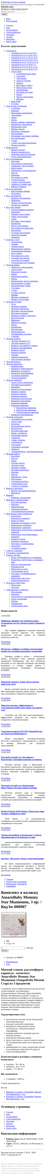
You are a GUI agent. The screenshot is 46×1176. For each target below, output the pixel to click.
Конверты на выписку (21, 371)
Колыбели (15, 387)
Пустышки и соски (19, 177)
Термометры (16, 603)
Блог (8, 28)
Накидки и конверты (20, 131)
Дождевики (21, 78)
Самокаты (15, 438)
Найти (4, 14)
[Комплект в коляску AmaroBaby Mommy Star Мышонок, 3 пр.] (14, 937)
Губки (13, 219)
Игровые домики (18, 468)
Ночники (15, 594)
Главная (9, 25)
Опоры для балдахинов (21, 203)
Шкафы (14, 295)
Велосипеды (16, 428)
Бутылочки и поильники (22, 164)
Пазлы (14, 325)
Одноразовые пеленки (21, 251)
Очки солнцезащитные (21, 157)
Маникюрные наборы (20, 249)
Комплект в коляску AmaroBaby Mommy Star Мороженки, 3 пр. (23, 1093)
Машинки (15, 320)
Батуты (14, 458)
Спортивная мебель (19, 481)
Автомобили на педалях (21, 419)
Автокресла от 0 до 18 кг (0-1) (24, 55)
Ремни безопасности (20, 580)
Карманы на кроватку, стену (23, 523)
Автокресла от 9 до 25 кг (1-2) (24, 67)
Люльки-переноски (19, 357)
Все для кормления (14, 159)
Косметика (16, 223)
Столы (14, 290)
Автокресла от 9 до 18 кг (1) (23, 64)
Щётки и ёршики (18, 187)
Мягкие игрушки (18, 322)
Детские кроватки (14, 380)
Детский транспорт (14, 417)
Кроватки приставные (21, 401)
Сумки (14, 140)
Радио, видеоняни (19, 599)
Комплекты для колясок (21, 124)
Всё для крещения (14, 189)
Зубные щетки (17, 246)
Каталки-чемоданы (19, 431)
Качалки (15, 472)
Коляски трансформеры (21, 348)
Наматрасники (17, 507)
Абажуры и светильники (22, 267)
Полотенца (16, 193)
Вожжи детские (18, 150)
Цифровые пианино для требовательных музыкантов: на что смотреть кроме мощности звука (22, 623)
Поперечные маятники (26, 408)
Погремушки (17, 329)
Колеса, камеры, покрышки (23, 122)
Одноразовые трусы (20, 571)
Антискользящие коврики (22, 210)
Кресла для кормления (21, 564)
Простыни (15, 546)
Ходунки (15, 587)
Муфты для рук (18, 129)
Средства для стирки (20, 260)
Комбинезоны (17, 366)
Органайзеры (22, 90)
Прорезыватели (18, 332)
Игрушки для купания (21, 221)
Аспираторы (16, 242)
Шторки (20, 99)
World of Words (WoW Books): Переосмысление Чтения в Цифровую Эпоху (22, 812)
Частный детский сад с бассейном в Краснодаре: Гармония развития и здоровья (21, 758)
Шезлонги (15, 493)
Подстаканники (18, 138)
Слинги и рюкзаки (14, 550)
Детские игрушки (14, 302)
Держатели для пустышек (22, 166)
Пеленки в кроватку (20, 541)
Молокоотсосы (17, 567)
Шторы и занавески (19, 297)
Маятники (15, 200)
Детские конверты (14, 364)
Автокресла (11, 51)
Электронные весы (19, 606)
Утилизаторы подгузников (22, 263)
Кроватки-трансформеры (22, 415)
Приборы (15, 175)
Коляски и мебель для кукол (23, 316)
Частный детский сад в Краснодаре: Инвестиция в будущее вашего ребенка (19, 786)
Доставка (10, 35)
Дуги (13, 304)
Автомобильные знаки (26, 74)
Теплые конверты (19, 378)
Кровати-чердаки (18, 394)
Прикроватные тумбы (20, 286)
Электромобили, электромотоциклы (27, 451)
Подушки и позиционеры (22, 544)
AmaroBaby (11, 886)
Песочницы (16, 479)
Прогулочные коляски (21, 359)
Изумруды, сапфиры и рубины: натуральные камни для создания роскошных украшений (22, 650)
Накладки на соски (19, 569)
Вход (8, 19)
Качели (14, 474)
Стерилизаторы (18, 180)
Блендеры (15, 161)
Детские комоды (13, 362)
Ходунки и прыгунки (15, 583)
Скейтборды (16, 442)
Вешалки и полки (19, 272)
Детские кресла (18, 463)
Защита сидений (23, 81)
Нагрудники (16, 168)
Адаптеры (20, 76)
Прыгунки (15, 585)
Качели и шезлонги (14, 488)
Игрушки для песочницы (22, 311)
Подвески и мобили (20, 205)
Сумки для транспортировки (23, 143)
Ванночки (15, 212)
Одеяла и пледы (18, 539)
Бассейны (15, 456)
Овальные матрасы (19, 509)
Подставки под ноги (20, 256)
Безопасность (12, 147)
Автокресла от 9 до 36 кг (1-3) (24, 69)
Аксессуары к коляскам (16, 106)
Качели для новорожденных (23, 491)
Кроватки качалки (19, 396)
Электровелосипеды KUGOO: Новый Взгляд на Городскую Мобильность (21, 732)
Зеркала (19, 83)
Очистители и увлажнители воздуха (27, 597)
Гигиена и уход (12, 240)
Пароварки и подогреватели (23, 170)
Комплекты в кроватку (21, 527)
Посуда (14, 173)
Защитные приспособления (23, 154)
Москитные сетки (24, 88)
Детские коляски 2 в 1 (20, 341)
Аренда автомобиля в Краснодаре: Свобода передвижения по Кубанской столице (21, 836)
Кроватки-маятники (20, 405)
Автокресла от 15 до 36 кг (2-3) (24, 62)
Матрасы (15, 504)
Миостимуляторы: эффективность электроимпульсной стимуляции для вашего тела (21, 707)
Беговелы (15, 424)
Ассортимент (12, 30)
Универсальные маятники (27, 412)
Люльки (14, 355)
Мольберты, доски (19, 477)
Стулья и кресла (18, 293)
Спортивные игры (19, 484)
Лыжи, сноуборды (19, 433)
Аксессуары (16, 71)
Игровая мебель (13, 454)
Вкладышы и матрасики (21, 113)
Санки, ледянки (18, 440)
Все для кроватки (13, 196)
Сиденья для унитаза (20, 258)
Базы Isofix (16, 101)
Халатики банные (19, 235)
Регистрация (11, 21)
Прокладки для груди (20, 578)
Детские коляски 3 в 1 (20, 343)
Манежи (9, 495)
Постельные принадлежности (19, 514)
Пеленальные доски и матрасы (24, 281)
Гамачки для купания (20, 214)
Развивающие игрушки (21, 334)
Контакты (10, 39)
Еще (8, 964)
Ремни (19, 94)
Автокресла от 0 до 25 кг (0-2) (24, 58)
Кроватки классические (21, 398)
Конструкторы (17, 318)
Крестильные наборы (20, 191)
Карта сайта (11, 41)
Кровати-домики (18, 392)
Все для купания (13, 207)
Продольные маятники (26, 410)
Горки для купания (19, 216)
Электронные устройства (17, 590)
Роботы (14, 601)
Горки (13, 461)
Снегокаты (16, 445)
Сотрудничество (13, 32)
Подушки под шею (24, 92)
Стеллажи (15, 288)
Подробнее (6, 642)
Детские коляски (13, 339)
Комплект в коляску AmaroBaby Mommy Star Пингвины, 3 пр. (23, 1098)
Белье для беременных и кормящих (26, 557)
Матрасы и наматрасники (17, 500)
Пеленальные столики (21, 283)
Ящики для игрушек (20, 299)
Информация (12, 962)
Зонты (14, 120)
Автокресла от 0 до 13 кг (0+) (24, 53)
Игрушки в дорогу (24, 85)
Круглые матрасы (19, 502)
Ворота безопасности (20, 152)
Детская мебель (13, 265)
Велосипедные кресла (20, 426)
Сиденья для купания (20, 233)
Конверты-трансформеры (22, 373)
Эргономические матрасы (22, 511)
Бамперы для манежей (21, 498)
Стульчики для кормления (17, 553)
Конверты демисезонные (22, 369)
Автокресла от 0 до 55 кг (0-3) (24, 60)
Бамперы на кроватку (20, 518)
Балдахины (16, 516)
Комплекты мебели (19, 276)
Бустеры (15, 104)
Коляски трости (18, 350)
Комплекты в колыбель (21, 525)
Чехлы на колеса (18, 145)
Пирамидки (16, 327)
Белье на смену (17, 521)
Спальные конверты (20, 375)
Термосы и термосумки (21, 184)
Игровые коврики (19, 306)
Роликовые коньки (19, 435)
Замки (14, 117)
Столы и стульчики (19, 486)
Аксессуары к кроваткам (22, 382)
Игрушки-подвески (19, 313)
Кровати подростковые (21, 389)
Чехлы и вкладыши (24, 97)
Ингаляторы (16, 592)
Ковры (14, 274)
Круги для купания (19, 226)
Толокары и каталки (20, 447)
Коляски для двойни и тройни (24, 345)
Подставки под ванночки (22, 228)
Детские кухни (17, 465)
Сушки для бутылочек (21, 182)
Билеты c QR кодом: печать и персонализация (22, 858)
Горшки (14, 244)
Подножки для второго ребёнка (25, 136)
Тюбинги (15, 449)
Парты (14, 279)
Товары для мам (13, 555)
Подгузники (16, 253)
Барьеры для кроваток (20, 198)
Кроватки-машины (19, 403)
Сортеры (15, 336)
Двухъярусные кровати (21, 385)
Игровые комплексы (20, 309)
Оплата (9, 37)
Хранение (15, 237)
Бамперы (15, 111)
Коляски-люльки (18, 352)
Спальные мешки (18, 548)
